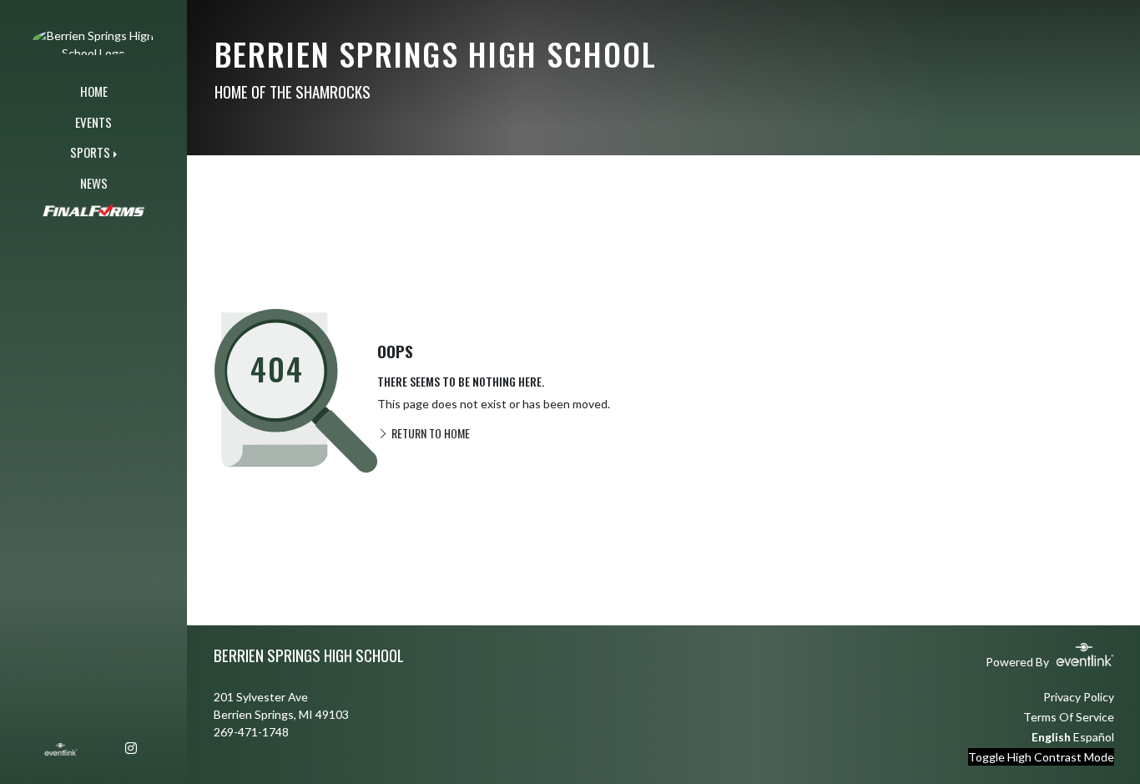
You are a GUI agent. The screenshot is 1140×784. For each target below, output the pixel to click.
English (1051, 737)
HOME (94, 91)
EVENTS (93, 122)
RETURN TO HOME (429, 433)
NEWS (94, 183)
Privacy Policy (1078, 697)
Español (1093, 737)
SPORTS (90, 152)
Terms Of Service (1068, 717)
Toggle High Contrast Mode (1041, 757)
